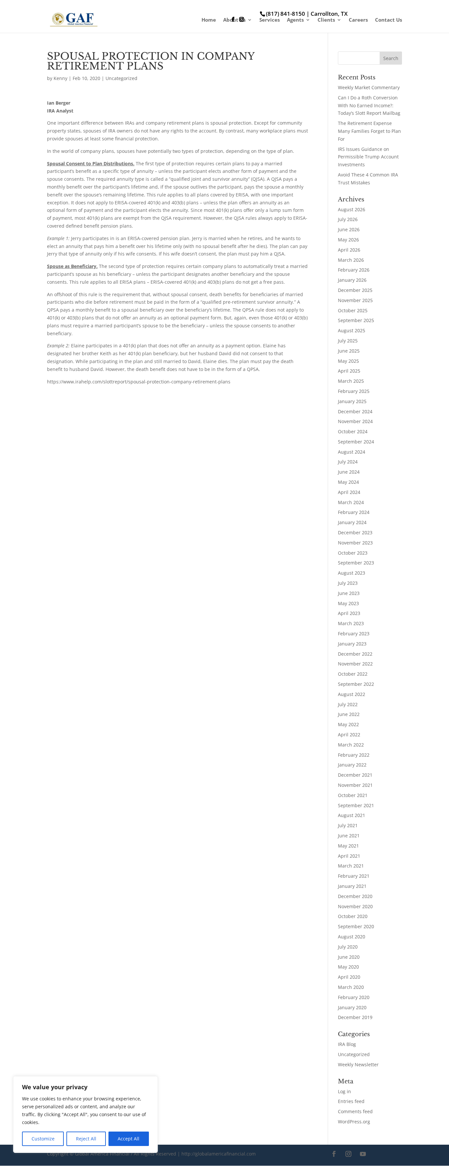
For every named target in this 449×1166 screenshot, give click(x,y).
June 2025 (349, 351)
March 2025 (351, 381)
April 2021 (349, 856)
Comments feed (355, 1111)
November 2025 (355, 300)
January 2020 (352, 1007)
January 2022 (352, 765)
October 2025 (352, 310)
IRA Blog (347, 1044)
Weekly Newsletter (358, 1064)
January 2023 (352, 644)
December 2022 (355, 654)
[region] (85, 1114)
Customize (43, 1138)
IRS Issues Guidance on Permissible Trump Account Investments (368, 157)
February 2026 (353, 270)
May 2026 (348, 239)
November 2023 (355, 543)
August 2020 (351, 936)
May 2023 (348, 603)
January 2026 (352, 280)
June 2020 (349, 957)
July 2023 (348, 583)
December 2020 (355, 896)
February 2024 (353, 512)
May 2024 (348, 482)
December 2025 (355, 290)
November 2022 (355, 664)
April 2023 (349, 613)
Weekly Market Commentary (369, 87)
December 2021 (355, 775)
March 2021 (351, 866)
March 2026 (351, 260)
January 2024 (352, 522)
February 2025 (353, 391)
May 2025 (348, 361)
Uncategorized (121, 78)
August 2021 (351, 815)
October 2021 (352, 795)
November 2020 (355, 906)
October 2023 (352, 553)
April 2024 (349, 492)
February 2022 (353, 755)
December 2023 (355, 532)
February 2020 (353, 997)
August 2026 (351, 209)
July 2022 (348, 704)
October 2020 (352, 916)
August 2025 (351, 330)
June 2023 (349, 593)
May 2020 (348, 967)
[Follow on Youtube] (363, 1154)
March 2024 (351, 502)
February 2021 (353, 876)
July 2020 (348, 947)
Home (208, 20)
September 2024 (356, 442)
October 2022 (352, 674)
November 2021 (355, 785)
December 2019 (355, 1017)
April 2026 (349, 250)
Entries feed (351, 1101)
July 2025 (348, 341)
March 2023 (351, 623)
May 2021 (348, 846)
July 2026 (348, 219)
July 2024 (348, 462)
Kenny (60, 78)
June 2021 (349, 835)
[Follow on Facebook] (334, 1154)
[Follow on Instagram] (348, 1154)
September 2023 (356, 563)
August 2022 (351, 694)
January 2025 (352, 401)
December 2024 (355, 411)
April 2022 (349, 734)
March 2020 (351, 987)
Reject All (86, 1138)
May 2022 (348, 724)
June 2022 (349, 714)
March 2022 (351, 745)
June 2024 (349, 472)
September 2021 (356, 805)
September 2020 (356, 926)
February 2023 (353, 633)
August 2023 (351, 573)
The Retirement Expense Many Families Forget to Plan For (369, 131)
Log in (344, 1091)
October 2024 (352, 431)
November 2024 (355, 421)
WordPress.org (354, 1121)
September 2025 (356, 320)
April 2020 (349, 977)
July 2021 (348, 825)
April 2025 (349, 371)
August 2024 (351, 452)
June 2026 (349, 229)
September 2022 (356, 684)
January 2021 (352, 886)
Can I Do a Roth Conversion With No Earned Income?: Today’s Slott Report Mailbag (369, 105)
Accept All (128, 1138)
